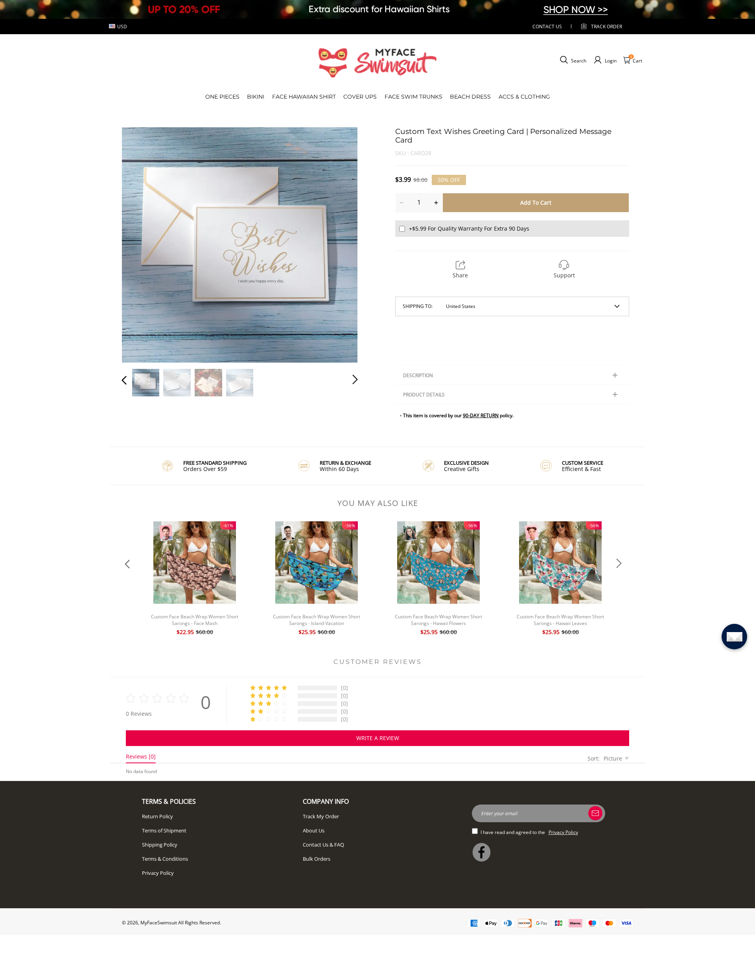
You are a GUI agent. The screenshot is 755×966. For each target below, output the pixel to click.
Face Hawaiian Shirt (304, 96)
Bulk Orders (316, 858)
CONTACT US (547, 26)
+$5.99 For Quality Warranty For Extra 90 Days (469, 228)
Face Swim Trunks (413, 96)
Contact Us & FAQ (323, 844)
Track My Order (321, 816)
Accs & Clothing (524, 96)
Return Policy (157, 816)
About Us (313, 830)
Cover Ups (360, 96)
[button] (140, 243)
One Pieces (222, 96)
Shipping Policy (159, 844)
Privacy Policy (158, 872)
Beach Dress (470, 96)
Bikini (255, 96)
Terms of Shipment (164, 830)
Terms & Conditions (165, 858)
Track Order (606, 26)
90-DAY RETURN (481, 415)
